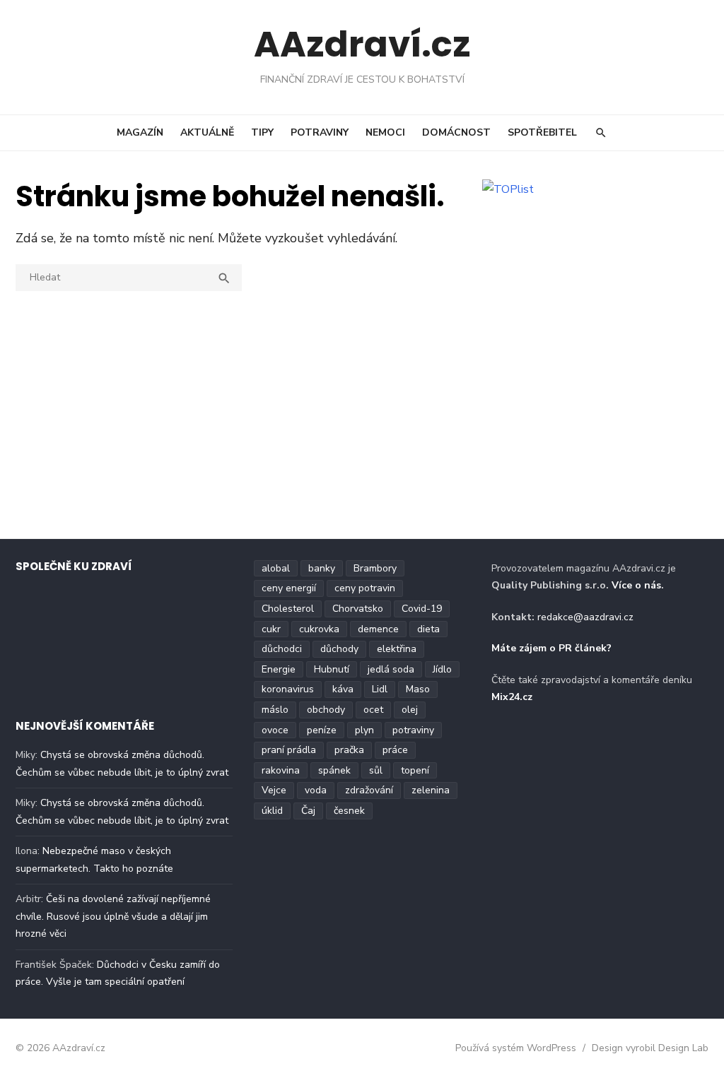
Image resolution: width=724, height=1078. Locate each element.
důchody (339, 649)
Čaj (308, 810)
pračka (349, 750)
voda (316, 790)
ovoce (275, 730)
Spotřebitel (542, 132)
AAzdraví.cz (362, 44)
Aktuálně (207, 132)
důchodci (282, 649)
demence (378, 629)
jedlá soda (391, 669)
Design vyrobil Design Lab (650, 1048)
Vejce (274, 790)
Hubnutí (331, 669)
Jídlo (442, 669)
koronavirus (288, 689)
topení (415, 770)
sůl (376, 770)
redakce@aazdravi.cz (585, 617)
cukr (271, 629)
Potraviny (320, 132)
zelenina (430, 790)
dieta (428, 629)
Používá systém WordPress (515, 1048)
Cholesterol (288, 608)
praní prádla (289, 750)
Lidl (379, 689)
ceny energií (289, 588)
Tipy (262, 132)
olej (410, 709)
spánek (334, 770)
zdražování (369, 790)
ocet (373, 709)
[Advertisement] (362, 425)
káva (343, 689)
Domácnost (456, 132)
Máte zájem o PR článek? (551, 648)
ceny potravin (364, 588)
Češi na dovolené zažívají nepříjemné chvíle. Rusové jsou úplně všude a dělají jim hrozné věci (113, 916)
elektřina (396, 649)
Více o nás (636, 585)
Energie (279, 669)
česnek (349, 810)
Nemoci (385, 132)
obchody (326, 709)
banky (321, 568)
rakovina (281, 770)
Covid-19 (422, 608)
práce (395, 750)
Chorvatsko (357, 608)
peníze (322, 730)
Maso (418, 689)
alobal (276, 568)
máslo (275, 709)
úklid (272, 810)
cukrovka (319, 629)
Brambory (375, 568)
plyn (364, 730)
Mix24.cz (511, 697)
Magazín (140, 132)
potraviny (413, 730)
